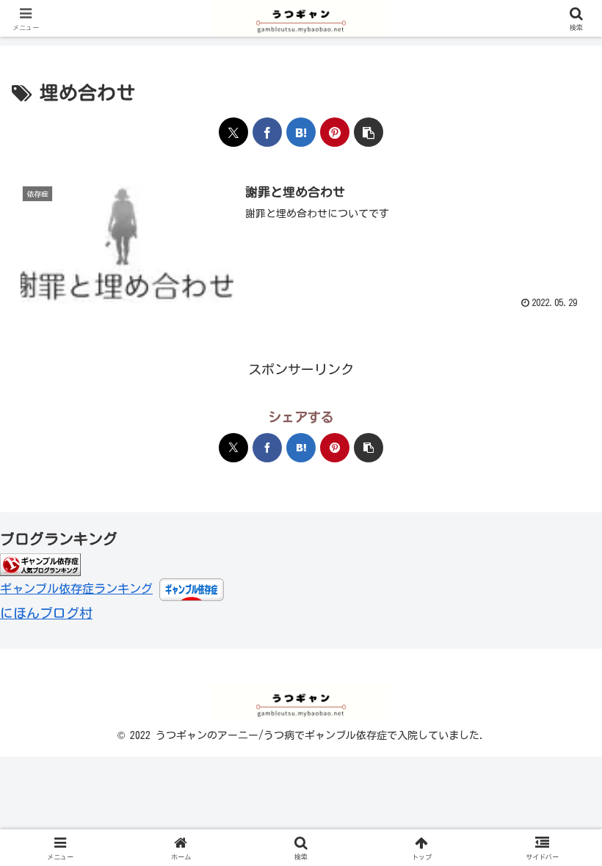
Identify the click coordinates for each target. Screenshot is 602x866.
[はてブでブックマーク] (301, 132)
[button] (368, 132)
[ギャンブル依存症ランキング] (40, 563)
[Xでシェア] (233, 132)
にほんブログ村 (46, 612)
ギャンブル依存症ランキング (76, 588)
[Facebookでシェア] (267, 132)
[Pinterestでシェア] (334, 132)
